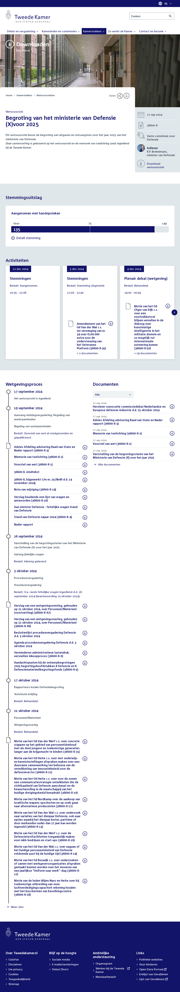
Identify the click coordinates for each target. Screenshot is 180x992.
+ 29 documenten (145, 353)
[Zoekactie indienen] (170, 16)
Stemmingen (20, 278)
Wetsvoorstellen (45, 95)
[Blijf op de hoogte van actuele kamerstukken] (126, 96)
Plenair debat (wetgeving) (146, 278)
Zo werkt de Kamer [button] (120, 31)
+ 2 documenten (87, 353)
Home (9, 95)
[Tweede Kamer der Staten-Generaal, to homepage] (28, 16)
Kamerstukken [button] (92, 31)
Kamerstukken (24, 95)
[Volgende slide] (174, 312)
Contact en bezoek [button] (151, 31)
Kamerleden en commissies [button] (59, 31)
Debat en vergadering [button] (21, 31)
